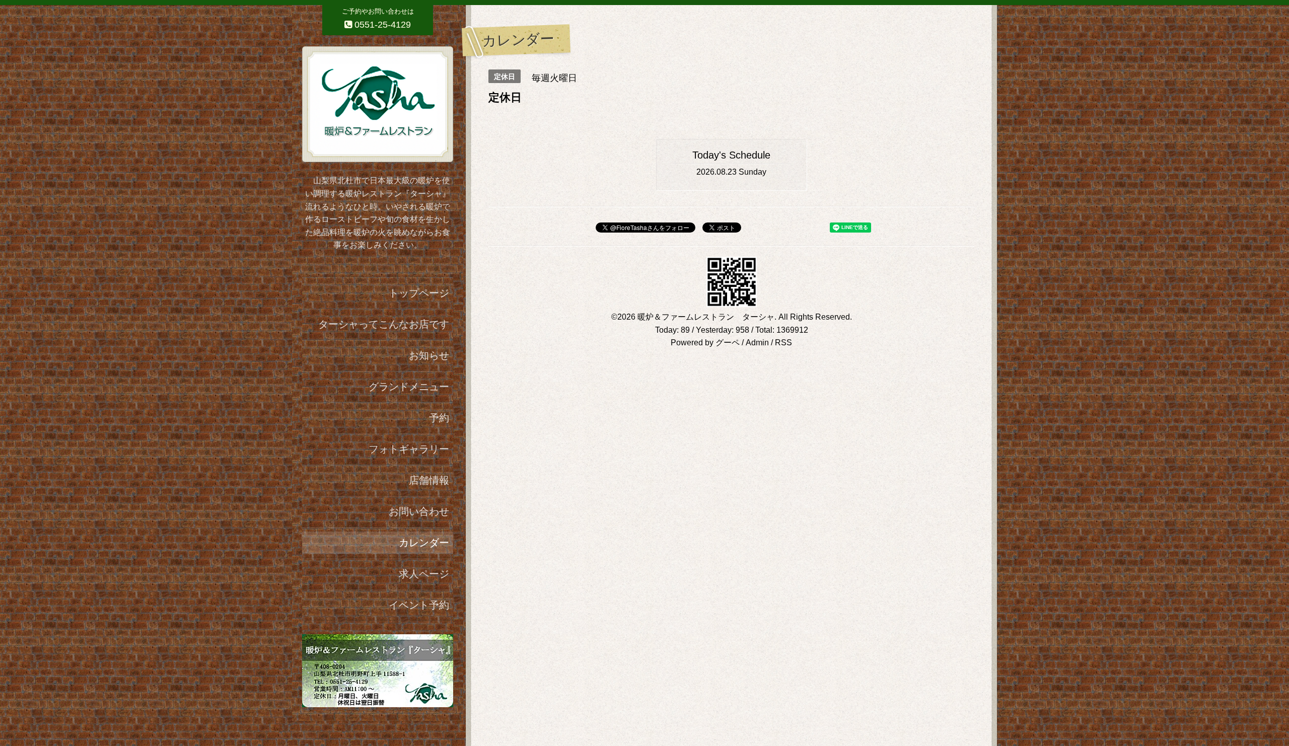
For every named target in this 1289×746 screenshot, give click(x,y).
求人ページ (424, 573)
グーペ (727, 342)
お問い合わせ (419, 511)
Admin (757, 342)
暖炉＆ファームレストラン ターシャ (705, 317)
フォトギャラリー (409, 449)
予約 (439, 417)
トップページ (419, 293)
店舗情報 (429, 480)
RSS (783, 342)
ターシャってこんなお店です (383, 324)
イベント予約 (419, 605)
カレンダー (424, 542)
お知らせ (429, 355)
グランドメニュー (409, 386)
